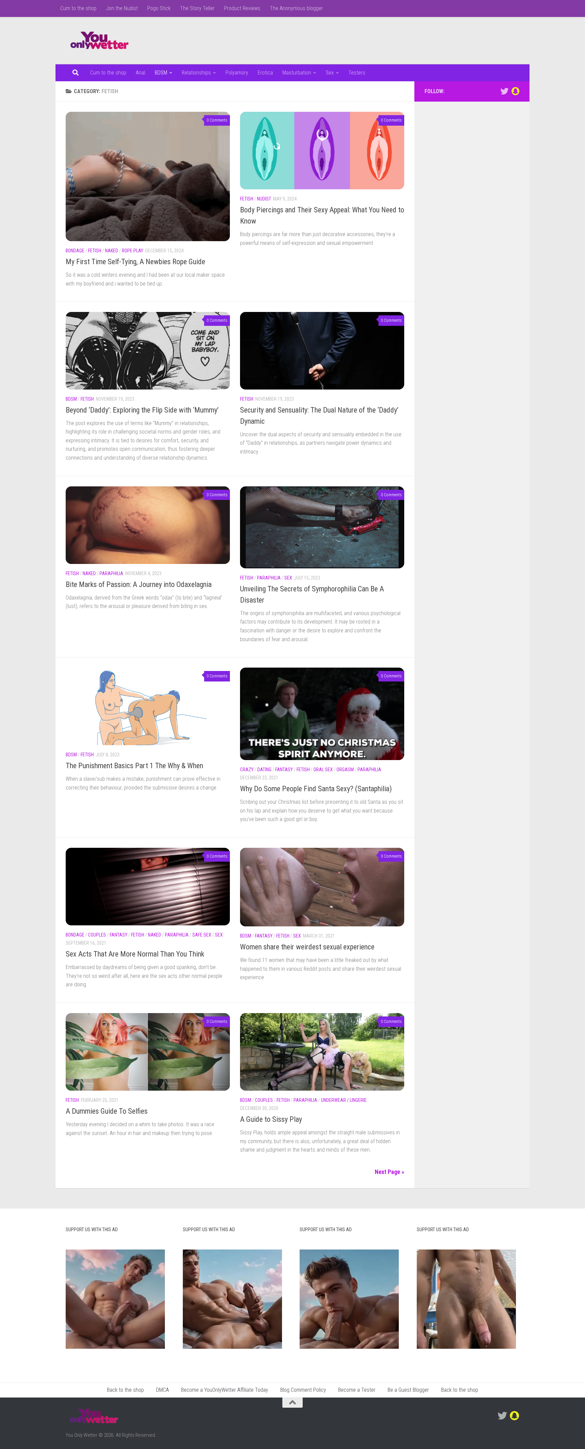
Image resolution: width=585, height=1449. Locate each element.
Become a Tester (356, 1390)
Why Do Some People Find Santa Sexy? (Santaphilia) (316, 788)
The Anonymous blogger (296, 8)
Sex (330, 72)
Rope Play (132, 250)
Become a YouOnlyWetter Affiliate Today (224, 1390)
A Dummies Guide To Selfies (107, 1111)
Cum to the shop (78, 8)
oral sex (323, 769)
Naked (111, 250)
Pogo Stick (159, 8)
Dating (264, 769)
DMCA (162, 1390)
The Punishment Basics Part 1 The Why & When (134, 765)
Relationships (196, 72)
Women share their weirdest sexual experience (307, 947)
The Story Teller (197, 8)
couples (97, 935)
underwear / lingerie (344, 1100)
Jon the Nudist (122, 8)
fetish (94, 250)
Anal (140, 72)
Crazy (247, 769)
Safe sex (201, 935)
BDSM (161, 72)
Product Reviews (242, 8)
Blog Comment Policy (303, 1390)
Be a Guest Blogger (408, 1390)
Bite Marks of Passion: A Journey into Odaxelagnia (139, 584)
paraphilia (111, 573)
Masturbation (296, 72)
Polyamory (236, 72)
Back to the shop (125, 1390)
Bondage (75, 250)
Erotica (265, 72)
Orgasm (345, 769)
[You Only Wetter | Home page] (99, 40)
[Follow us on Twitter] (504, 91)
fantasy (284, 769)
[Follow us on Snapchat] (515, 91)
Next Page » (389, 1171)
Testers (356, 72)
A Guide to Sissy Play (271, 1119)
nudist (264, 199)
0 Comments (217, 120)
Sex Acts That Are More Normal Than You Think (135, 954)
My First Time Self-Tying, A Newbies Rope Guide (135, 261)
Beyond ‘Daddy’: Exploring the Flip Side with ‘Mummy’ (142, 410)
